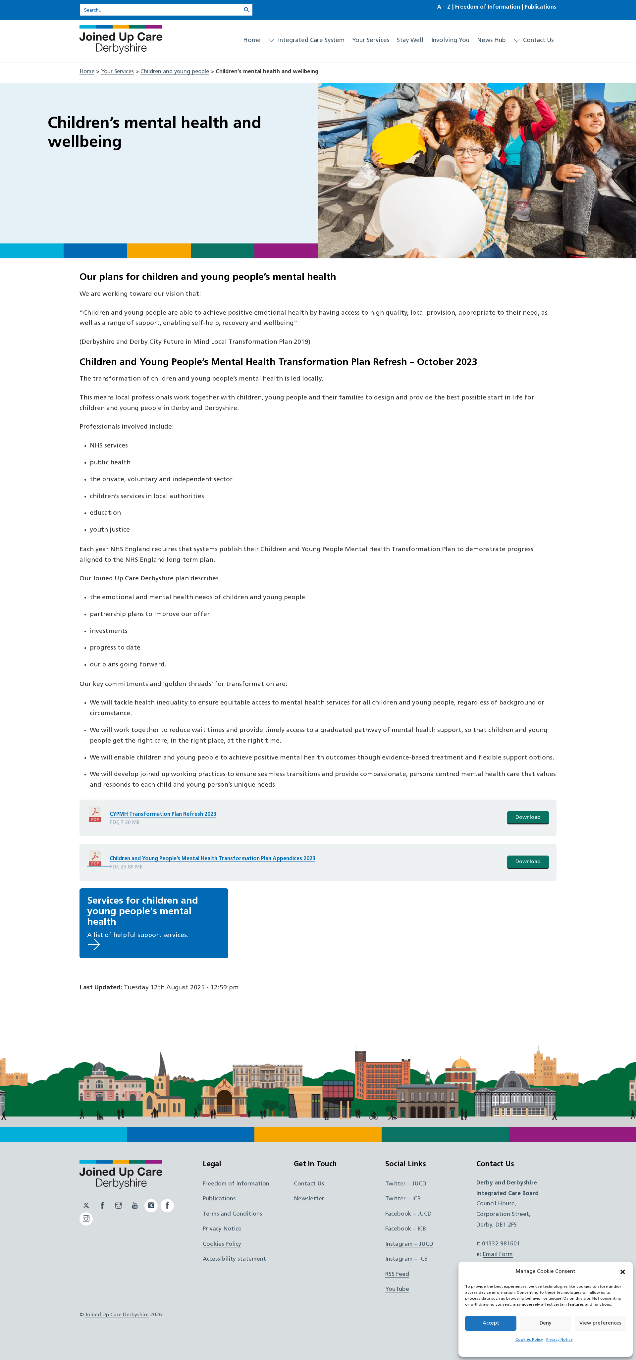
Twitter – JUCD (405, 1184)
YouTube (397, 1289)
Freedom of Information (487, 7)
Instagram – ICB (406, 1259)
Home (252, 40)
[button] (622, 1272)
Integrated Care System (310, 40)
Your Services (370, 40)
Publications (540, 7)
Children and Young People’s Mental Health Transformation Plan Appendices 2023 (212, 859)
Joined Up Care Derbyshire (117, 1315)
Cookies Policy (529, 1340)
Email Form (498, 1254)
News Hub (491, 40)
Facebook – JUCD (408, 1214)
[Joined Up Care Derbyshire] (121, 51)
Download (528, 817)
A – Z (443, 7)
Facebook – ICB (405, 1229)
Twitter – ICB (403, 1199)
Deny (546, 1323)
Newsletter (309, 1199)
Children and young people (174, 72)
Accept (491, 1323)
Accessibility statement (234, 1259)
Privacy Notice (559, 1340)
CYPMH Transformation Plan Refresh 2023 (163, 814)
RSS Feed (397, 1274)
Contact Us (537, 40)
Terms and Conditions (232, 1214)
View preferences (600, 1323)
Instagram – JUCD (409, 1244)
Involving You (450, 40)
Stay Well (410, 40)
